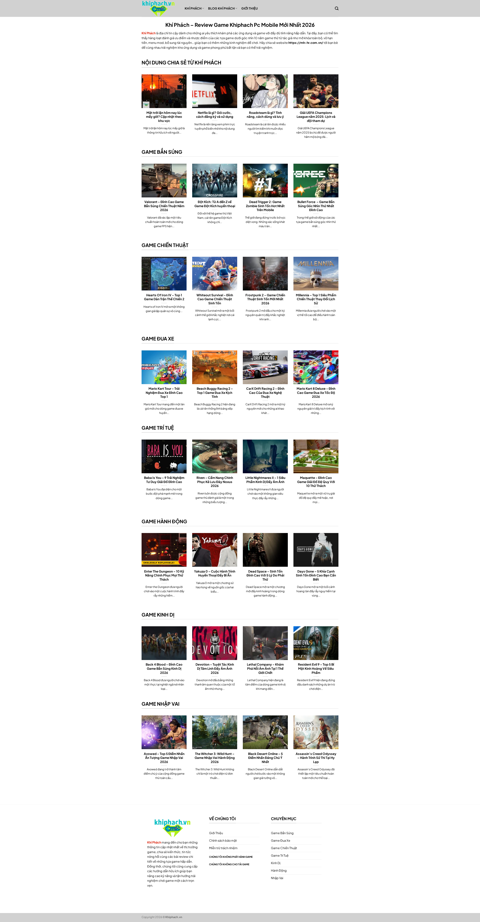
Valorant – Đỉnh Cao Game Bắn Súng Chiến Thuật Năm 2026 (164, 206)
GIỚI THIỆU (249, 8)
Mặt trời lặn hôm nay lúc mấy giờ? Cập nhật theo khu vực (164, 117)
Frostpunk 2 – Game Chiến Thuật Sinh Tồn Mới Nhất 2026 (265, 299)
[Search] (336, 8)
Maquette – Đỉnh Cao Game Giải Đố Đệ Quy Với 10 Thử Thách (316, 482)
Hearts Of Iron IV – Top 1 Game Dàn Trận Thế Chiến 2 (164, 297)
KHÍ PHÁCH (193, 8)
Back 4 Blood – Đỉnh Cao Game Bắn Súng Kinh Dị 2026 (164, 668)
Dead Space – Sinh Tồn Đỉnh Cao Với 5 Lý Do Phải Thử (265, 575)
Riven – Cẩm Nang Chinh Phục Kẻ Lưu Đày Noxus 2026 (214, 482)
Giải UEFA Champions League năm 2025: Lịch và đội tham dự (316, 117)
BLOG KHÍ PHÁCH (221, 8)
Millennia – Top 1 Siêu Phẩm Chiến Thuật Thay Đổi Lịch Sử (316, 299)
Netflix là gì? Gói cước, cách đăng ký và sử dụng (214, 115)
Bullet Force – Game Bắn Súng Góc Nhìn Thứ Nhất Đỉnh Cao (315, 206)
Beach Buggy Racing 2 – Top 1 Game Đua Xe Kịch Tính (215, 393)
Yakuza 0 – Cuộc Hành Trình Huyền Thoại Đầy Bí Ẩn (214, 573)
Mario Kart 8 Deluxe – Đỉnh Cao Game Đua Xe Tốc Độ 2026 (316, 393)
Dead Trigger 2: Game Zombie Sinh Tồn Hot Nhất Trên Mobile (265, 206)
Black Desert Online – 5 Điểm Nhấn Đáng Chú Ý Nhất (265, 758)
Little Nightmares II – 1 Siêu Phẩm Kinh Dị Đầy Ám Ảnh (265, 480)
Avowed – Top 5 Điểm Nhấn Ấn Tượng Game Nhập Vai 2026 (164, 758)
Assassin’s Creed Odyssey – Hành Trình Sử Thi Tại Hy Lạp (316, 758)
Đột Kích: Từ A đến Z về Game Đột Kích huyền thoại (214, 204)
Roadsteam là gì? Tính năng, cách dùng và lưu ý (265, 115)
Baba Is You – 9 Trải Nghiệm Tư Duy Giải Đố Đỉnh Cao (164, 480)
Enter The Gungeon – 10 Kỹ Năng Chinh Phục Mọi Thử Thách (164, 575)
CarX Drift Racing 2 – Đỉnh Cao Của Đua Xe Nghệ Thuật (265, 393)
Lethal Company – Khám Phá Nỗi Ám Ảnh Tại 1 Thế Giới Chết (265, 668)
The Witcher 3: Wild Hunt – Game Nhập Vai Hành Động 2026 (215, 758)
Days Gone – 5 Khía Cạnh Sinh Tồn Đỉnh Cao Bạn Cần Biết (316, 575)
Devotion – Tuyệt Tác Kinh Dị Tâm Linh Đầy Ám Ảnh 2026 (215, 668)
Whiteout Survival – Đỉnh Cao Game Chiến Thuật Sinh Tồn (214, 299)
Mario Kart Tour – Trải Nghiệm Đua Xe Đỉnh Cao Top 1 (164, 393)
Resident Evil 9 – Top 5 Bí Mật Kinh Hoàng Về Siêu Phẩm (316, 668)
